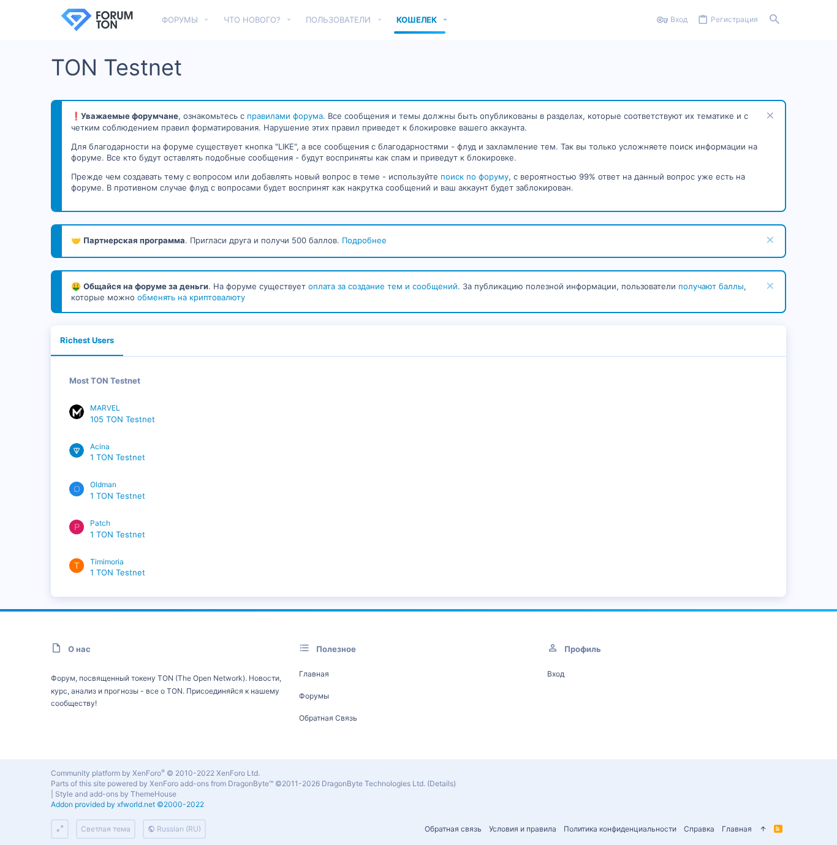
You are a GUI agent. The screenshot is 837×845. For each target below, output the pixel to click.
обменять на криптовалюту (191, 297)
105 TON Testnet (122, 419)
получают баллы (711, 286)
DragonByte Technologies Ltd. (373, 783)
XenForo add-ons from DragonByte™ (211, 783)
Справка (699, 828)
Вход (555, 673)
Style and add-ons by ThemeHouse (115, 793)
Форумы (314, 695)
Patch (100, 523)
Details (441, 783)
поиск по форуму (475, 176)
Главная (314, 673)
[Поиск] (774, 20)
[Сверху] (763, 829)
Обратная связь (328, 717)
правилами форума (285, 116)
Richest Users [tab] (87, 340)
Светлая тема (106, 828)
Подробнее (364, 240)
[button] (206, 20)
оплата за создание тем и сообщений (383, 286)
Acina (100, 446)
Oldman (103, 484)
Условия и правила (522, 828)
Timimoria (107, 561)
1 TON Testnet (117, 457)
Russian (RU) (178, 828)
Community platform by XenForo (155, 773)
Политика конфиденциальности (620, 828)
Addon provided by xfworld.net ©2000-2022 (127, 804)
